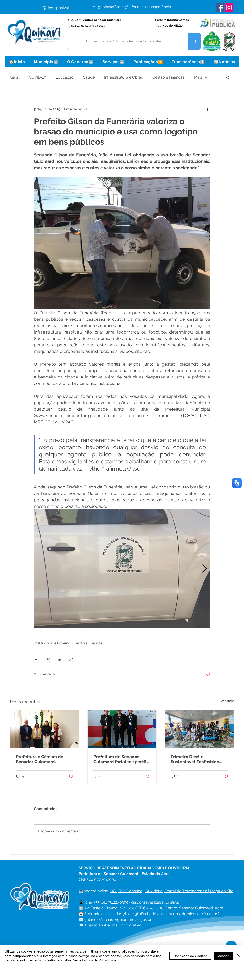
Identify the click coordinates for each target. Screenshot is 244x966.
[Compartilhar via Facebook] (36, 659)
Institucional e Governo (52, 643)
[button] (46, 62)
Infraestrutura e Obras (123, 77)
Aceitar (223, 955)
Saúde (89, 77)
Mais (198, 77)
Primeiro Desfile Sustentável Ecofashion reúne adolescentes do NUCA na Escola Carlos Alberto (195, 759)
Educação (65, 77)
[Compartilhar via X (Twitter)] (48, 659)
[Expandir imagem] (122, 568)
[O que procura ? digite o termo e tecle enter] (194, 41)
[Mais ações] (207, 109)
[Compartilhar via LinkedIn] (59, 659)
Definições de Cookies (190, 955)
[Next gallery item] (204, 569)
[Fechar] (238, 955)
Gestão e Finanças (168, 77)
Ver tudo (227, 701)
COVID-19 (37, 77)
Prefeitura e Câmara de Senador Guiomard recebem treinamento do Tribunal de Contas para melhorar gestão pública (42, 759)
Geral (14, 77)
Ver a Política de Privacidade (94, 960)
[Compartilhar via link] (71, 659)
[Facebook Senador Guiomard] (220, 7)
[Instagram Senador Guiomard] (229, 7)
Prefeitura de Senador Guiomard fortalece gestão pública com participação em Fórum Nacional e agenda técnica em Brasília (121, 759)
